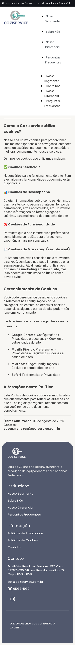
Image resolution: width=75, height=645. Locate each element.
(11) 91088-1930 (18, 589)
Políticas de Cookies (23, 540)
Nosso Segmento (52, 18)
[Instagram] (13, 599)
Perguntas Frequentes (53, 59)
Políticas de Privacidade (25, 533)
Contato (14, 547)
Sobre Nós (53, 32)
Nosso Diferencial (52, 44)
